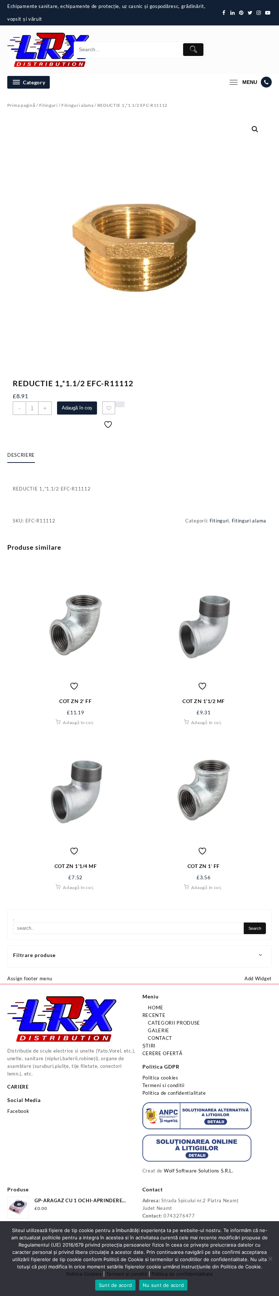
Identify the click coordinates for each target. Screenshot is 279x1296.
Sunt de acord (115, 1285)
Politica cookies (160, 1078)
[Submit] (193, 49)
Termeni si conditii (163, 1085)
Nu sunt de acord (163, 1285)
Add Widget (258, 978)
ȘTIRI (149, 1046)
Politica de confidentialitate (174, 1093)
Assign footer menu (29, 978)
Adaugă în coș (77, 408)
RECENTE (154, 1015)
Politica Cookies (84, 1274)
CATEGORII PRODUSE (174, 1023)
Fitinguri (48, 105)
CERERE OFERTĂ (162, 1053)
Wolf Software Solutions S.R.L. (199, 1171)
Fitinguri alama (77, 105)
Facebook (18, 1111)
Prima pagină (21, 105)
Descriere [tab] (21, 455)
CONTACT (160, 1038)
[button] (255, 129)
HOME (155, 1007)
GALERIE (158, 1030)
